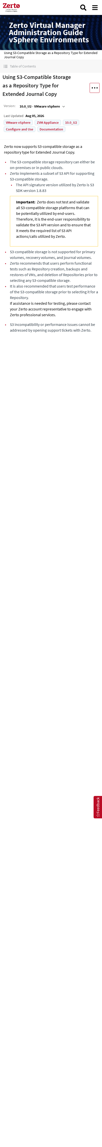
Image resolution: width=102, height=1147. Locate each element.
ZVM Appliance (48, 122)
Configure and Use (19, 129)
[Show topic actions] (95, 88)
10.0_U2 (71, 122)
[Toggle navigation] (95, 7)
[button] (51, 66)
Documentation (51, 129)
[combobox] (41, 106)
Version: (9, 106)
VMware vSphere (18, 122)
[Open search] (83, 7)
